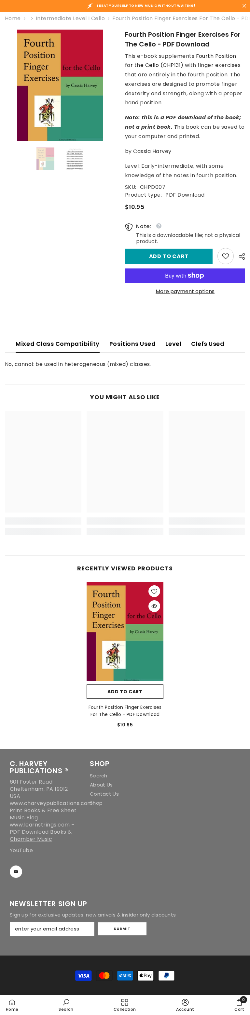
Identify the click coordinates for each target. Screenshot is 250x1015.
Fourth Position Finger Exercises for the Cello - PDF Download (125, 711)
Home (13, 18)
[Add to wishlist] (154, 591)
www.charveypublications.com (51, 803)
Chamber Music (31, 839)
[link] (225, 256)
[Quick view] (154, 606)
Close (244, 6)
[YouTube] (16, 871)
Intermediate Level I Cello (70, 18)
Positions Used (132, 344)
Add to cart (169, 256)
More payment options (185, 291)
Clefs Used (207, 344)
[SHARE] (239, 256)
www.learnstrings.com (40, 824)
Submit (122, 928)
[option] (60, 85)
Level (173, 344)
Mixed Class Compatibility (58, 344)
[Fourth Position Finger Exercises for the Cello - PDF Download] (125, 631)
